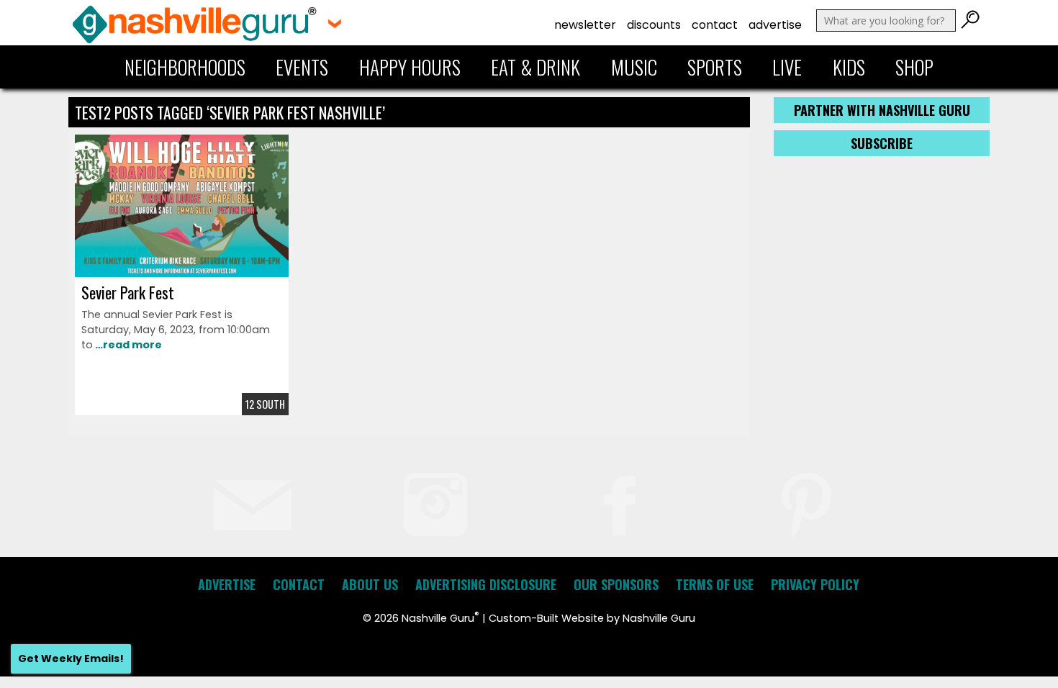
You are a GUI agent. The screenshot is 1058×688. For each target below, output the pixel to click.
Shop (914, 67)
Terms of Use (715, 584)
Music (634, 67)
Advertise (775, 25)
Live (787, 67)
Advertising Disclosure (485, 584)
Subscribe (882, 143)
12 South (265, 404)
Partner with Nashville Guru (882, 110)
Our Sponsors (616, 584)
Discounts (654, 25)
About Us (370, 584)
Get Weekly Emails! (71, 658)
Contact (715, 25)
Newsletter (585, 25)
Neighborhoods (185, 67)
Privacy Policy (815, 584)
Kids (849, 67)
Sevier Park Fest (127, 292)
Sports (714, 67)
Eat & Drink (535, 67)
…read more (127, 345)
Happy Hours (410, 67)
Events (302, 67)
